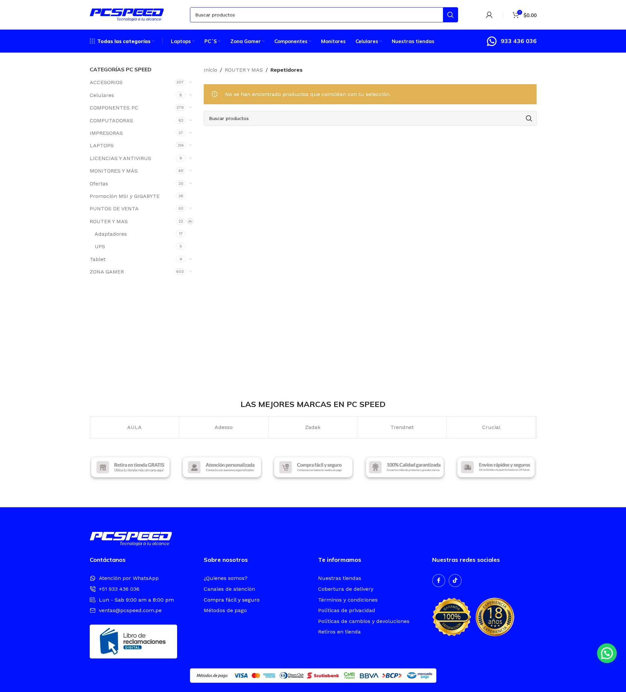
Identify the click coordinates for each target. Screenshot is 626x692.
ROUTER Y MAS (109, 221)
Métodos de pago (225, 610)
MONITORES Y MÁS (114, 171)
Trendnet (402, 427)
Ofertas (99, 183)
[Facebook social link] (438, 580)
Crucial (491, 427)
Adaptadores (111, 234)
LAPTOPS (102, 145)
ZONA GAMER (107, 272)
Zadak (312, 427)
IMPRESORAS (106, 133)
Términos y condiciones (348, 600)
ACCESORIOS (106, 82)
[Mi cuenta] (489, 14)
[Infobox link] (511, 41)
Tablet (97, 259)
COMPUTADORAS (111, 120)
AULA (134, 427)
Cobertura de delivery (345, 589)
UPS (100, 246)
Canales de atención (229, 589)
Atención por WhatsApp (129, 578)
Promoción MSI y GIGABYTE (125, 196)
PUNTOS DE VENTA (114, 208)
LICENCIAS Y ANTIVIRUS (120, 158)
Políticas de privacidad (346, 610)
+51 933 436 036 (119, 589)
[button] (607, 653)
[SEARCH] (450, 14)
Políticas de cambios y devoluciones (363, 621)
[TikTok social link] (455, 580)
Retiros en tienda (339, 632)
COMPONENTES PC (114, 108)
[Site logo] (127, 14)
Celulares (102, 95)
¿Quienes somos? (225, 578)
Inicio (210, 70)
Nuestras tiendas (339, 578)
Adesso (224, 427)
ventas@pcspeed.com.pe (130, 610)
